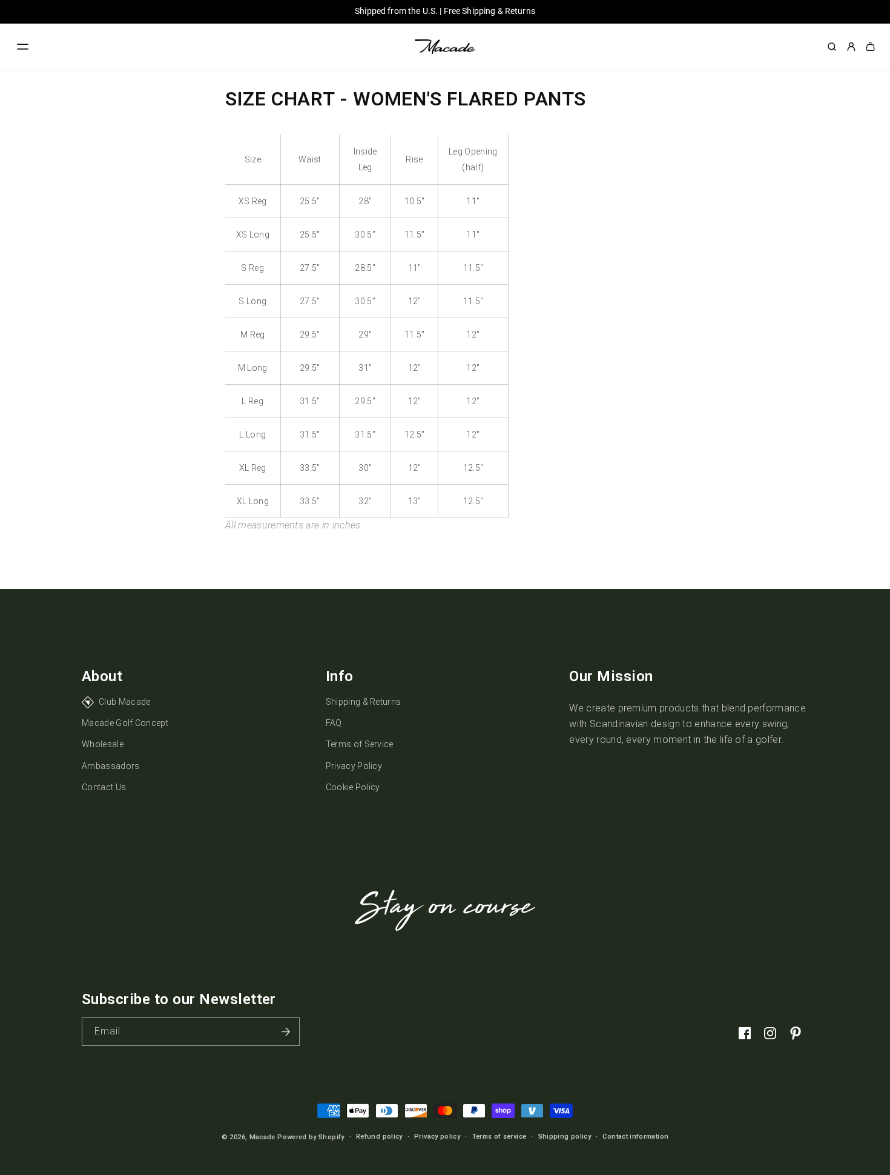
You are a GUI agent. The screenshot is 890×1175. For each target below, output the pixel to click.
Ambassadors (111, 766)
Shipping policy (564, 1137)
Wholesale (103, 744)
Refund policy (379, 1137)
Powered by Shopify (310, 1137)
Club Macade (125, 702)
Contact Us (104, 787)
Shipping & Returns (363, 702)
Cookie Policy (353, 787)
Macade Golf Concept (125, 723)
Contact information (635, 1137)
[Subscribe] (285, 1031)
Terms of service (499, 1137)
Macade (262, 1137)
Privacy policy (437, 1137)
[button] (23, 46)
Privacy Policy (354, 766)
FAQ (334, 723)
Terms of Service (360, 744)
